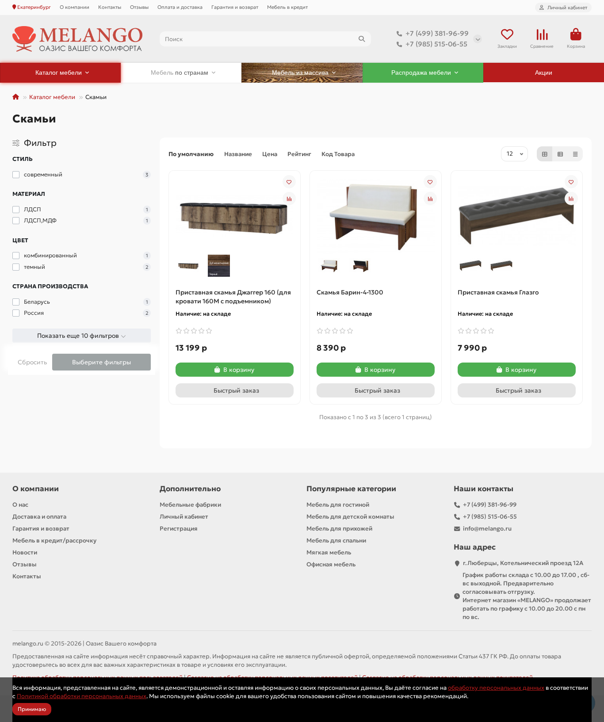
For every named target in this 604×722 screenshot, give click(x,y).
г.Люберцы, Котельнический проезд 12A (523, 563)
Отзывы (139, 7)
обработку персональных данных (496, 687)
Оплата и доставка (180, 7)
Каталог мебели (52, 97)
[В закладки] (289, 181)
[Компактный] (575, 153)
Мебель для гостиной (337, 504)
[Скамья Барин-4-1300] (376, 215)
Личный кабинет (184, 516)
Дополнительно (190, 488)
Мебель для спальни (336, 540)
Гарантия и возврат (234, 7)
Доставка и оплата (39, 516)
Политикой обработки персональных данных (81, 696)
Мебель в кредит (287, 7)
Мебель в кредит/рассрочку (54, 540)
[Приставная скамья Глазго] (517, 215)
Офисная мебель (331, 564)
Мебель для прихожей (339, 528)
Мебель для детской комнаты (350, 516)
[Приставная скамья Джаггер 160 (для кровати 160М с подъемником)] (235, 215)
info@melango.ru (487, 528)
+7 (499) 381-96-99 (437, 33)
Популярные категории (351, 488)
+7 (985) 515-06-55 (436, 44)
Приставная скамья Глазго (498, 292)
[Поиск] (362, 39)
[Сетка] (545, 153)
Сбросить (32, 362)
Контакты (109, 7)
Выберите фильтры (101, 362)
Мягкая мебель (328, 552)
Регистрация (179, 528)
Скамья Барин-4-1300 (350, 292)
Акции (543, 72)
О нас (20, 504)
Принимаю (32, 709)
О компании (74, 7)
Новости (24, 552)
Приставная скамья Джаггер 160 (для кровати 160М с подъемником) (233, 296)
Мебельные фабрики (190, 504)
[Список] (560, 153)
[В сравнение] (289, 198)
